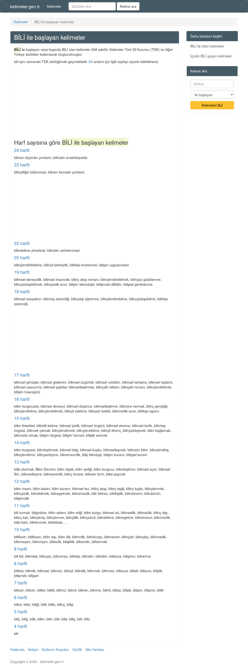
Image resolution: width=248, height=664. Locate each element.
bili (91, 61)
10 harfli (22, 529)
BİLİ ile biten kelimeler (207, 46)
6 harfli (20, 597)
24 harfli (22, 150)
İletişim (33, 649)
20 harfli (22, 257)
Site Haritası (94, 649)
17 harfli (22, 375)
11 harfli (22, 505)
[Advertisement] (94, 100)
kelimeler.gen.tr (25, 6)
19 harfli (22, 272)
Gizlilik (77, 649)
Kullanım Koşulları (55, 649)
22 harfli (22, 243)
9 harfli (20, 548)
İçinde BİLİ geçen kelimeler (211, 56)
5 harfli (20, 611)
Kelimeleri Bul (212, 105)
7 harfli (20, 582)
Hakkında (17, 649)
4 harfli (20, 626)
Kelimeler (54, 6)
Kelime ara (128, 6)
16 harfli (22, 399)
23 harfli (22, 164)
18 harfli (22, 291)
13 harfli (22, 461)
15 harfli (22, 418)
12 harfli (22, 481)
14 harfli (22, 442)
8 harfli (20, 563)
